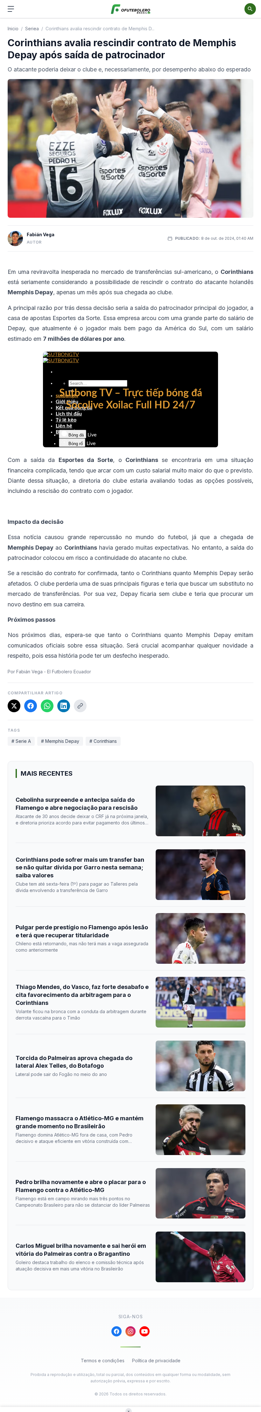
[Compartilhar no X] (14, 705)
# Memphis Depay (60, 741)
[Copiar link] (80, 705)
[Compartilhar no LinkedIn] (63, 705)
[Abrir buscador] (250, 9)
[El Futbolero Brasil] (131, 9)
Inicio (13, 28)
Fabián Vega (40, 234)
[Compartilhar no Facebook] (30, 705)
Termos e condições (102, 1360)
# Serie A (21, 741)
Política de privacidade (156, 1360)
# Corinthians (103, 741)
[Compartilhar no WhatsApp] (47, 705)
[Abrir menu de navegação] (11, 9)
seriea (32, 28)
